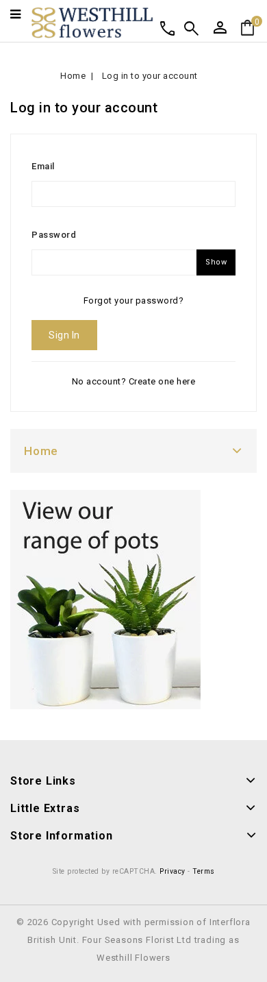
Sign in (64, 335)
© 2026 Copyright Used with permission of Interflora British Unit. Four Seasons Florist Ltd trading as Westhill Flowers (133, 940)
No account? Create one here (134, 381)
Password (53, 235)
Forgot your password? (134, 300)
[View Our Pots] (105, 599)
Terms (203, 871)
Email (43, 166)
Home (41, 451)
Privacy (173, 871)
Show (216, 262)
